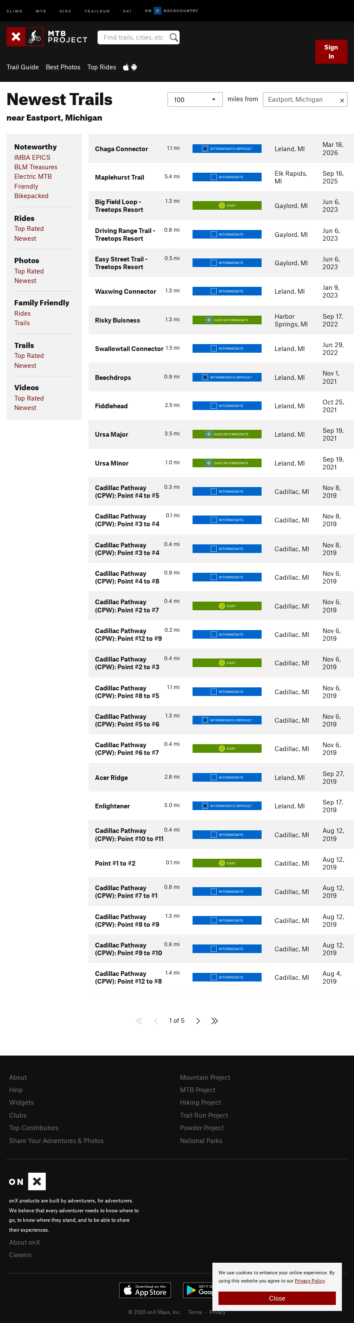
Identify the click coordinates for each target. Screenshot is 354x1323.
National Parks (201, 1140)
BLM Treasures (35, 167)
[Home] (51, 36)
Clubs (17, 1115)
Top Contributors (33, 1127)
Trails (22, 322)
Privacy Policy (310, 1281)
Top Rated (29, 228)
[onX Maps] (27, 1188)
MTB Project (197, 1089)
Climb (14, 10)
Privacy (217, 1312)
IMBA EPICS (32, 157)
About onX (24, 1242)
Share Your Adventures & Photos (56, 1140)
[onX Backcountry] (172, 11)
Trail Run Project (204, 1115)
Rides (22, 313)
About (18, 1077)
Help (16, 1089)
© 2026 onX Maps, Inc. (154, 1312)
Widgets (21, 1102)
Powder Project (202, 1127)
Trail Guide (22, 67)
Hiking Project (200, 1102)
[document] (277, 1287)
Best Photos (63, 67)
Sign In (331, 51)
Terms (195, 1312)
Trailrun (97, 10)
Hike (66, 10)
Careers (20, 1254)
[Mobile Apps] (130, 67)
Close (277, 1298)
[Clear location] (342, 99)
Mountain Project (205, 1077)
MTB (41, 10)
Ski (127, 10)
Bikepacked (31, 195)
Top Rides (101, 67)
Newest (25, 238)
